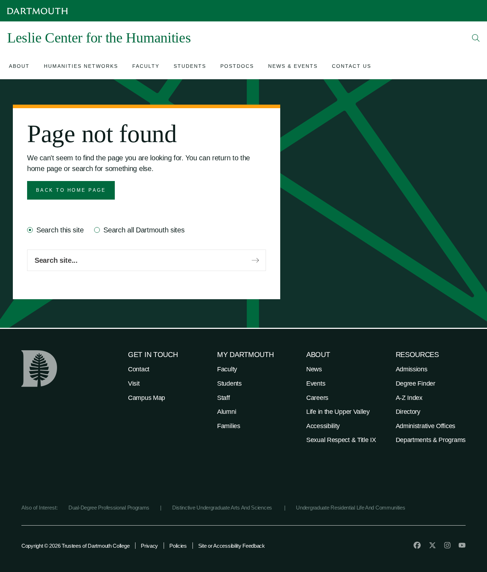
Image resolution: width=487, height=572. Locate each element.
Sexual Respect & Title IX (341, 439)
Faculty (227, 369)
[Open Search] (476, 38)
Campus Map (146, 397)
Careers (317, 397)
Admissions (411, 369)
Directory (408, 411)
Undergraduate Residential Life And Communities (350, 508)
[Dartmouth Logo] (37, 10)
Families (228, 426)
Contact (138, 369)
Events (315, 383)
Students (229, 383)
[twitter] (432, 545)
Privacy (149, 546)
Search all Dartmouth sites (143, 230)
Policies (178, 546)
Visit (134, 383)
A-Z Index (409, 397)
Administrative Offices (425, 426)
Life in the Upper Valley (338, 411)
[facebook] (417, 545)
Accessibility (323, 426)
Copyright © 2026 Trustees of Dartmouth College (75, 546)
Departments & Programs (431, 439)
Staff (223, 397)
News (314, 369)
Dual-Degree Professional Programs (108, 508)
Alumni (226, 411)
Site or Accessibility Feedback (231, 546)
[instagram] (447, 545)
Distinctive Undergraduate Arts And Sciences (222, 508)
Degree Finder (415, 383)
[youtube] (462, 545)
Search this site (59, 230)
